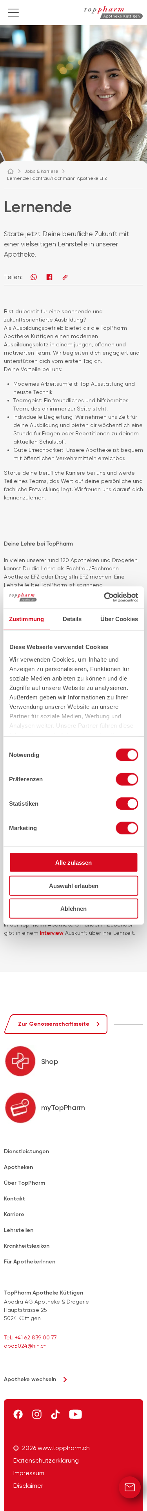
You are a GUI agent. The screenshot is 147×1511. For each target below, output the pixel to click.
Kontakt (14, 1198)
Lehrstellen (18, 1230)
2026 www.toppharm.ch (56, 1448)
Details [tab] (72, 619)
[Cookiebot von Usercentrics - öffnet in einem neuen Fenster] (104, 597)
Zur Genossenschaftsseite (53, 1024)
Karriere (14, 1214)
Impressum (28, 1473)
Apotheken (18, 1167)
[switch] (127, 779)
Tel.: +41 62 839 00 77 (30, 1337)
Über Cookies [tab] (119, 619)
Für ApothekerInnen (29, 1261)
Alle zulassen (73, 862)
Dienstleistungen (26, 1151)
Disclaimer (28, 1486)
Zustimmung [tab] (26, 619)
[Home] (14, 171)
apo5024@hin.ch (25, 1346)
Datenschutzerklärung (46, 1460)
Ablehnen (73, 908)
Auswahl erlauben (73, 885)
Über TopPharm (24, 1183)
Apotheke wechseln (30, 1379)
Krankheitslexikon (26, 1246)
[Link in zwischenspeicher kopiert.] (65, 277)
